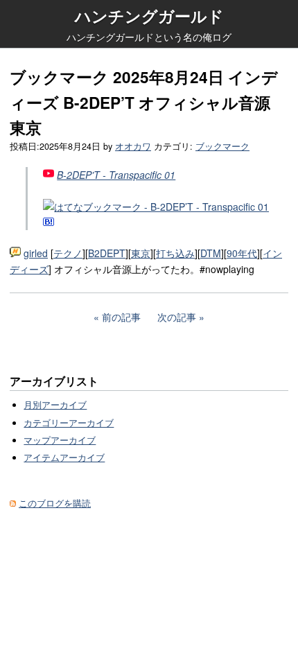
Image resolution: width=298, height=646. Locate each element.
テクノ (67, 253)
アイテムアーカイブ (64, 457)
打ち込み (175, 253)
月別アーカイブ (55, 405)
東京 (140, 253)
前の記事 (121, 317)
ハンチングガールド (149, 16)
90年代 (242, 253)
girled (36, 253)
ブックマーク (222, 146)
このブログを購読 (55, 503)
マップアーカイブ (60, 440)
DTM (210, 253)
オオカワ (133, 146)
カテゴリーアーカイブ (69, 423)
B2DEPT (106, 253)
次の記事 (176, 317)
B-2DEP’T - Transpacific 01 (116, 175)
